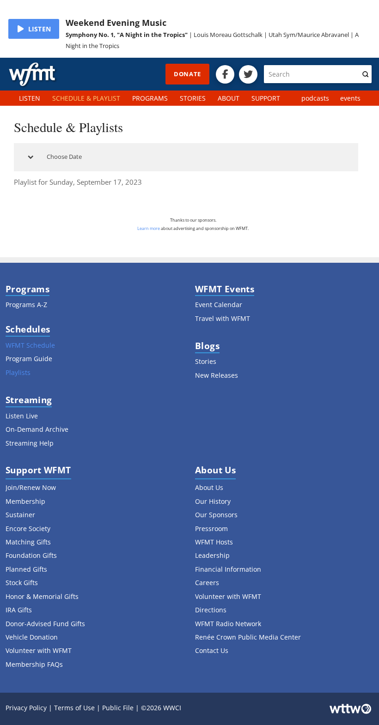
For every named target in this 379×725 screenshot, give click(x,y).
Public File (118, 707)
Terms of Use (74, 707)
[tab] (186, 157)
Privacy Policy (26, 707)
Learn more (148, 228)
